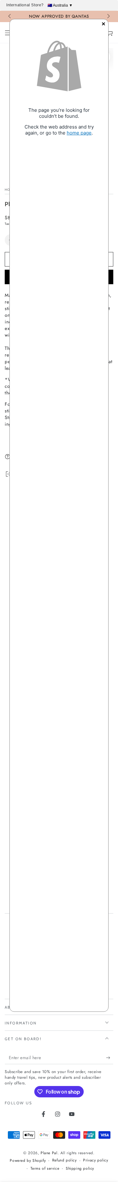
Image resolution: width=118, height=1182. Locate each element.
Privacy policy (95, 1160)
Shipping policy (80, 1168)
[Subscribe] (109, 1058)
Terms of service (45, 1168)
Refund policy (64, 1160)
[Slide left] (10, 16)
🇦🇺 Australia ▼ (60, 5)
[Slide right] (108, 16)
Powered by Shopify (28, 1160)
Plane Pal (49, 1153)
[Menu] (8, 32)
